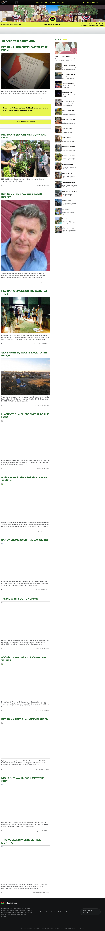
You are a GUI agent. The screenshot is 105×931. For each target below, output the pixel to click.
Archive (66, 911)
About (37, 2)
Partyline (52, 2)
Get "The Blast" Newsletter (90, 2)
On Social (60, 2)
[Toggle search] (102, 2)
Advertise (44, 2)
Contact (60, 911)
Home (42, 911)
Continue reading (36, 277)
